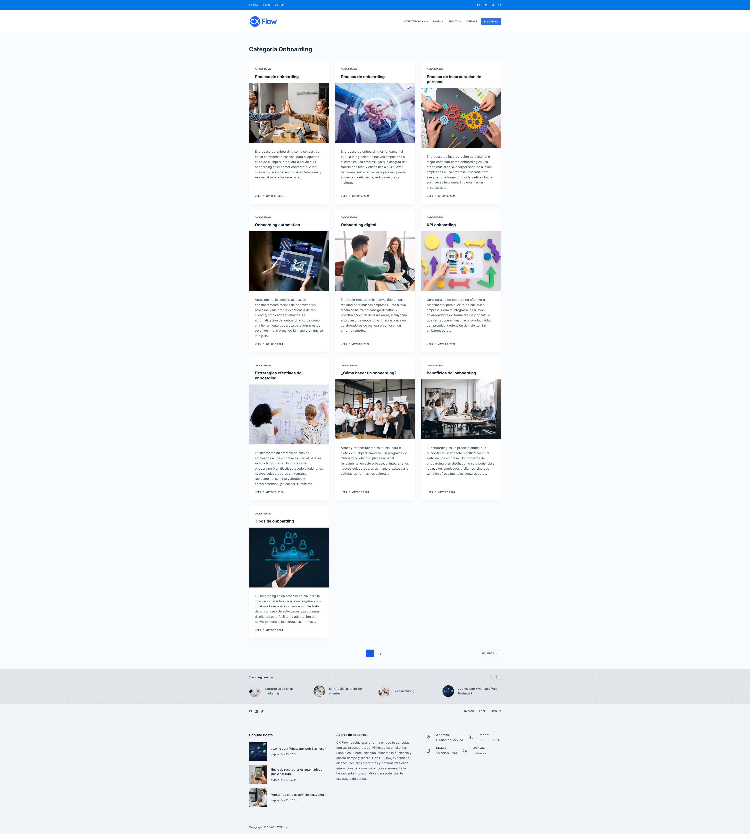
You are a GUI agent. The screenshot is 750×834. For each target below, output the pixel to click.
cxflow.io (479, 753)
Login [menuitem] (266, 5)
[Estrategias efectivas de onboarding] (289, 415)
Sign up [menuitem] (279, 5)
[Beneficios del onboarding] (461, 409)
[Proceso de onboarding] (289, 113)
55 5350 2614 (489, 740)
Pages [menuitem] (437, 21)
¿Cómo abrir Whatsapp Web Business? (298, 748)
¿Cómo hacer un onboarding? (368, 373)
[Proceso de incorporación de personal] (461, 118)
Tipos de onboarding (274, 521)
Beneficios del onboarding (451, 373)
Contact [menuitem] (471, 21)
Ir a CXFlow (491, 21)
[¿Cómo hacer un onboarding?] (375, 409)
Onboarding (263, 69)
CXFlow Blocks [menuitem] (414, 21)
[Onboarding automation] (289, 261)
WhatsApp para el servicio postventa (297, 795)
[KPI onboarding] (461, 261)
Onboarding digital (358, 225)
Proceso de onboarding (277, 76)
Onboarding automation (277, 225)
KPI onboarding (441, 225)
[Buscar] (499, 5)
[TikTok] (493, 5)
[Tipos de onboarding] (289, 558)
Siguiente (488, 653)
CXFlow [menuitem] (253, 5)
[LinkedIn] (486, 5)
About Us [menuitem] (454, 21)
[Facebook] (478, 5)
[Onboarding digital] (375, 261)
